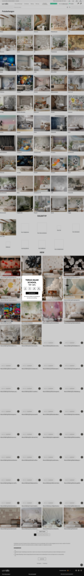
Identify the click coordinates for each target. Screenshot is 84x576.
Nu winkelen (32, 293)
